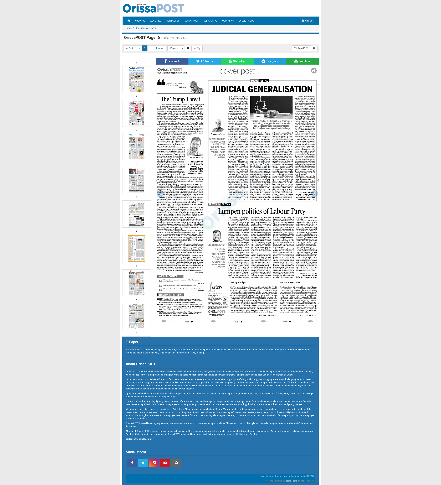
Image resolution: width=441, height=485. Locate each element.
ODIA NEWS (228, 20)
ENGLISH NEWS (246, 20)
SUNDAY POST (191, 20)
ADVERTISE (155, 20)
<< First (129, 48)
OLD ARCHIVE (210, 20)
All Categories (140, 28)
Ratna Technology (294, 481)
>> (151, 48)
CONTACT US (172, 20)
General (152, 28)
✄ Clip (197, 48)
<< (138, 48)
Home (128, 28)
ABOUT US (140, 20)
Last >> (159, 48)
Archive (308, 20)
